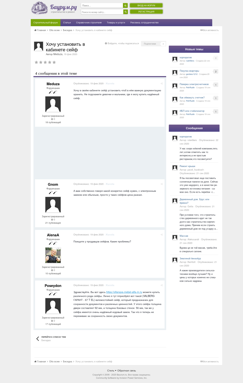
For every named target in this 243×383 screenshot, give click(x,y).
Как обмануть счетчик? (192, 97)
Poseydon (53, 285)
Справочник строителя (89, 22)
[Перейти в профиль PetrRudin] (175, 86)
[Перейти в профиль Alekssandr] (175, 237)
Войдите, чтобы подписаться (123, 43)
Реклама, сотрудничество (144, 22)
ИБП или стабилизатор (192, 110)
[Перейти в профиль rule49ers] (175, 59)
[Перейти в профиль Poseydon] (53, 306)
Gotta (190, 206)
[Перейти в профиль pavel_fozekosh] (175, 167)
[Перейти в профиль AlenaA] (53, 255)
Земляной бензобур (190, 258)
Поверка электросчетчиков (194, 84)
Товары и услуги (116, 22)
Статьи (67, 22)
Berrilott (191, 262)
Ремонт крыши (187, 166)
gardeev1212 (191, 74)
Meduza (57, 54)
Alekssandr (193, 239)
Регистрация (146, 11)
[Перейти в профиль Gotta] (175, 201)
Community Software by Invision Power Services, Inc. (121, 377)
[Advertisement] (100, 154)
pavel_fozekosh (195, 169)
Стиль (111, 370)
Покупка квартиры (189, 70)
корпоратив (186, 57)
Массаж (184, 235)
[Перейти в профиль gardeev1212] (175, 72)
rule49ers (190, 60)
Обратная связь (126, 370)
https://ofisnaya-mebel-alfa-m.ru (124, 292)
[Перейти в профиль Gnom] (53, 205)
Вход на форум (146, 5)
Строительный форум (45, 22)
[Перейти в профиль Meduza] (38, 46)
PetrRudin (190, 87)
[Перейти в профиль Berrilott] (175, 260)
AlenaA (53, 234)
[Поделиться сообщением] (162, 83)
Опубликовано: (88, 83)
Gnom (53, 184)
